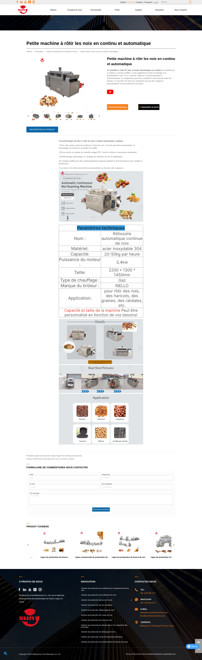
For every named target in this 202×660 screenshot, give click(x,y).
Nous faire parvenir (101, 509)
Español (139, 2)
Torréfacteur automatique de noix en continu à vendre (53, 459)
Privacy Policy (131, 654)
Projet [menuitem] (117, 10)
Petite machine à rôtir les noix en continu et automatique (99, 51)
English (123, 2)
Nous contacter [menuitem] (181, 10)
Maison (29, 51)
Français (131, 2)
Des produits (39, 51)
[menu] (117, 10)
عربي (156, 2)
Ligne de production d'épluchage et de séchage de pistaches (58, 456)
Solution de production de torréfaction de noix (62, 51)
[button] (74, 10)
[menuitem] (74, 10)
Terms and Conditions (145, 654)
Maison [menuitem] (53, 10)
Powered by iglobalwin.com (165, 654)
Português (148, 2)
